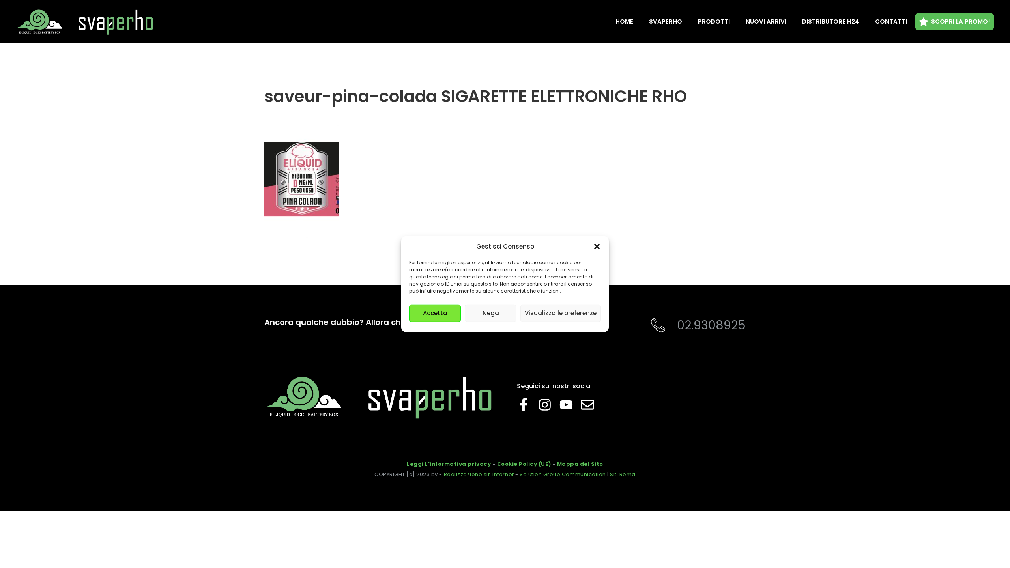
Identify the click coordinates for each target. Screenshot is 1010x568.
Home (624, 21)
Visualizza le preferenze (561, 313)
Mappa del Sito (580, 464)
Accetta (435, 313)
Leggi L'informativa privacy (449, 464)
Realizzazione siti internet (479, 474)
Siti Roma (623, 474)
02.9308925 (711, 325)
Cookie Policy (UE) (524, 464)
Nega (491, 313)
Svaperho (665, 21)
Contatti (891, 21)
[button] (597, 246)
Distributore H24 (830, 21)
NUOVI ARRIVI (766, 21)
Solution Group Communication (563, 474)
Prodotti (714, 21)
